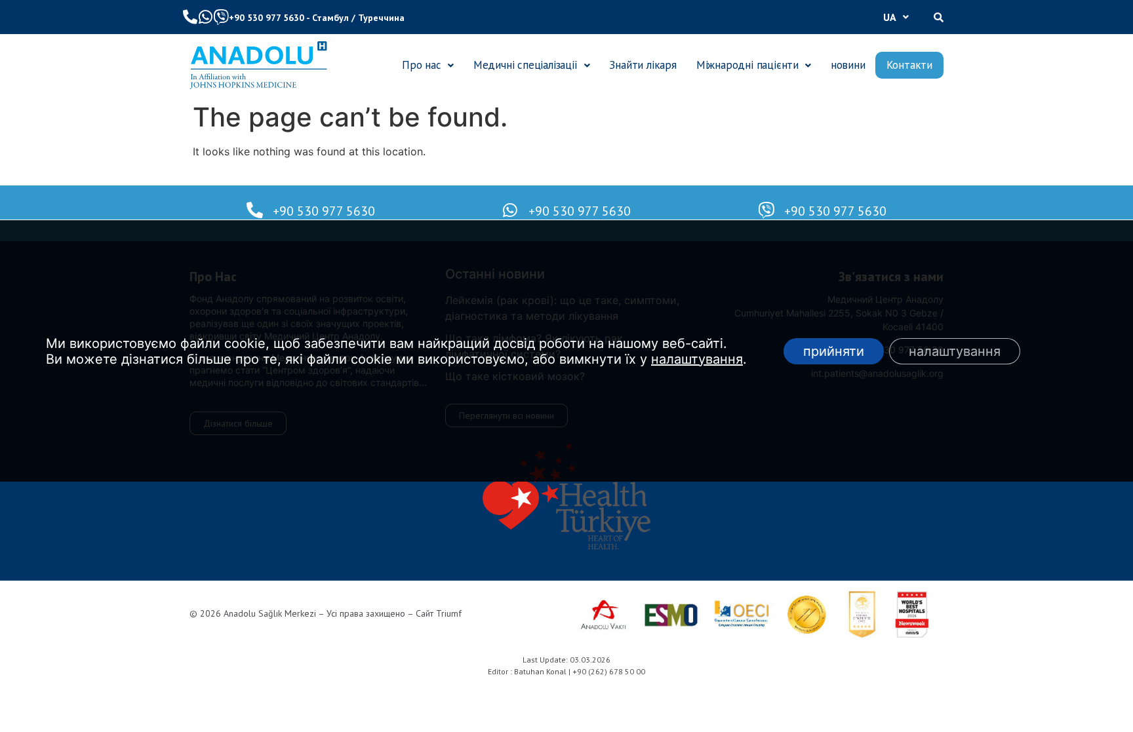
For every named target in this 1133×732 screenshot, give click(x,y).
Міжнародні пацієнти (747, 65)
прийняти (833, 351)
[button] (896, 17)
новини (848, 65)
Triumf (449, 613)
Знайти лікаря (642, 65)
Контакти (909, 65)
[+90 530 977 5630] (255, 210)
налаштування (697, 359)
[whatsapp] (205, 17)
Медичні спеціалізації (525, 65)
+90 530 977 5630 (266, 18)
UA (889, 17)
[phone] (190, 17)
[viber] (221, 17)
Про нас (421, 65)
